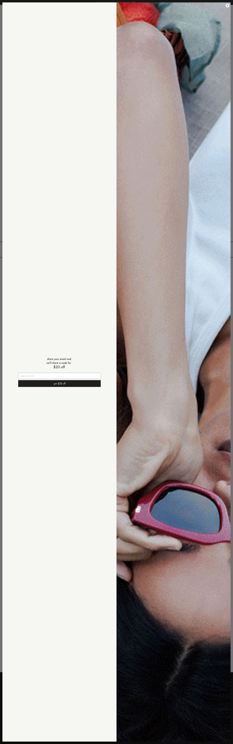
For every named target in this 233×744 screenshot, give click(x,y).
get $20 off (59, 383)
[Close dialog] (227, 5)
